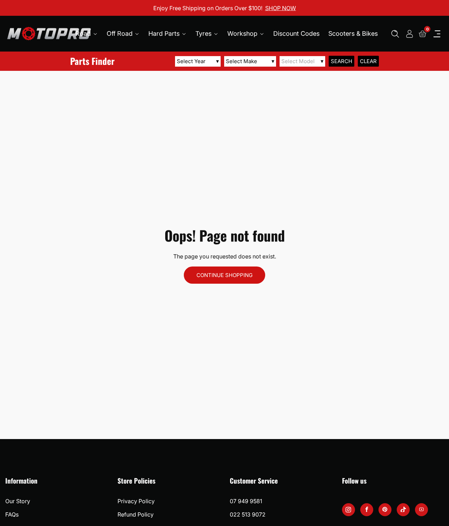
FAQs (12, 514)
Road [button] (84, 33)
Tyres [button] (204, 33)
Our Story (17, 501)
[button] (395, 34)
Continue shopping (224, 275)
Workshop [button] (243, 33)
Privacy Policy (136, 501)
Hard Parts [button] (164, 33)
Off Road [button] (120, 33)
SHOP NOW (280, 7)
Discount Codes (296, 33)
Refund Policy (136, 514)
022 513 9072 (248, 514)
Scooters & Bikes (353, 33)
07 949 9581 (246, 501)
